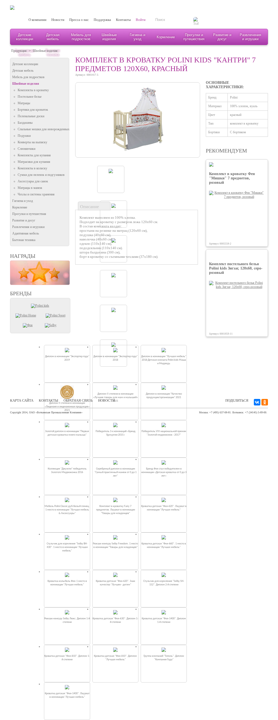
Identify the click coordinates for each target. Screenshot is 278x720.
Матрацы (24, 103)
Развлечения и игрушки (250, 37)
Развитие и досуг (222, 37)
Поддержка (102, 20)
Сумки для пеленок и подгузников (41, 175)
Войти (141, 20)
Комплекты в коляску (32, 168)
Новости (57, 20)
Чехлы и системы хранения (36, 194)
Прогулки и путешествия (193, 37)
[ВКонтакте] (257, 402)
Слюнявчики (26, 149)
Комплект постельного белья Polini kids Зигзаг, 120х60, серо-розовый (236, 268)
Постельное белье (30, 97)
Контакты (123, 20)
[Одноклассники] (264, 402)
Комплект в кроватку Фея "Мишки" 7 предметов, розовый (232, 178)
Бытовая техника (23, 240)
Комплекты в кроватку (33, 90)
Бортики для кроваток (33, 110)
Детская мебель (52, 37)
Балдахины (25, 123)
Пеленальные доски (31, 116)
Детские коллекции (24, 37)
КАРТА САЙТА (21, 400)
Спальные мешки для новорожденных (44, 129)
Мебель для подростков (81, 37)
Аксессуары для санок (33, 181)
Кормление (166, 37)
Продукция (19, 51)
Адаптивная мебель (25, 233)
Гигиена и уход (137, 37)
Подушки (24, 136)
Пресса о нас (79, 20)
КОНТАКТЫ (48, 400)
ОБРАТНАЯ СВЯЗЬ (78, 400)
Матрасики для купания (34, 162)
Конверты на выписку (32, 142)
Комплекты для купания (34, 155)
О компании (37, 20)
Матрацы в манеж (30, 188)
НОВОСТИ (106, 400)
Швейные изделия (109, 37)
